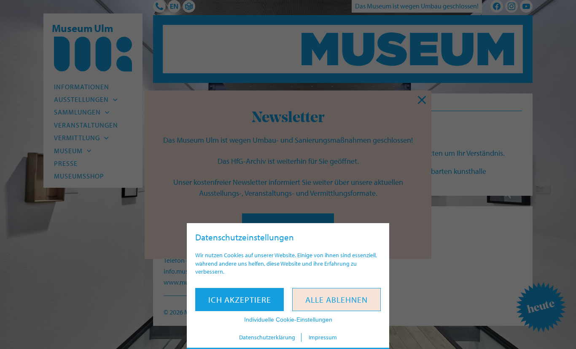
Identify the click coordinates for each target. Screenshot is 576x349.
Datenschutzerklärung (267, 337)
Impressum (323, 337)
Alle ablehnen (336, 299)
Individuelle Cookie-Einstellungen (288, 319)
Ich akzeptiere (239, 299)
